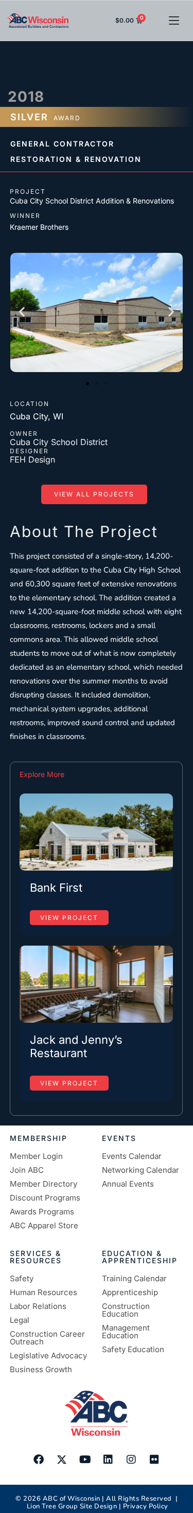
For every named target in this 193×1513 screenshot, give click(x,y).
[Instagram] (131, 1459)
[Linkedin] (108, 1459)
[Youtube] (85, 1459)
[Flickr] (154, 1459)
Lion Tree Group (52, 1506)
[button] (174, 21)
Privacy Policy (145, 1506)
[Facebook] (38, 1459)
